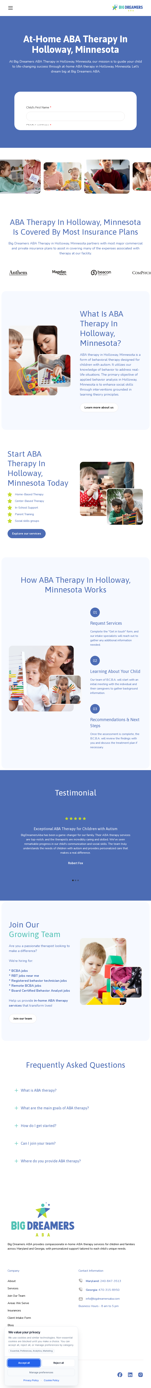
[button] (57, 7)
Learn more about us (99, 407)
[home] (127, 8)
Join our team (22, 1019)
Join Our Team (16, 1296)
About (12, 1281)
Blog (11, 1325)
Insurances (14, 1310)
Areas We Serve (18, 1303)
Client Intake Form (19, 1318)
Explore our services (26, 534)
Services (13, 1288)
